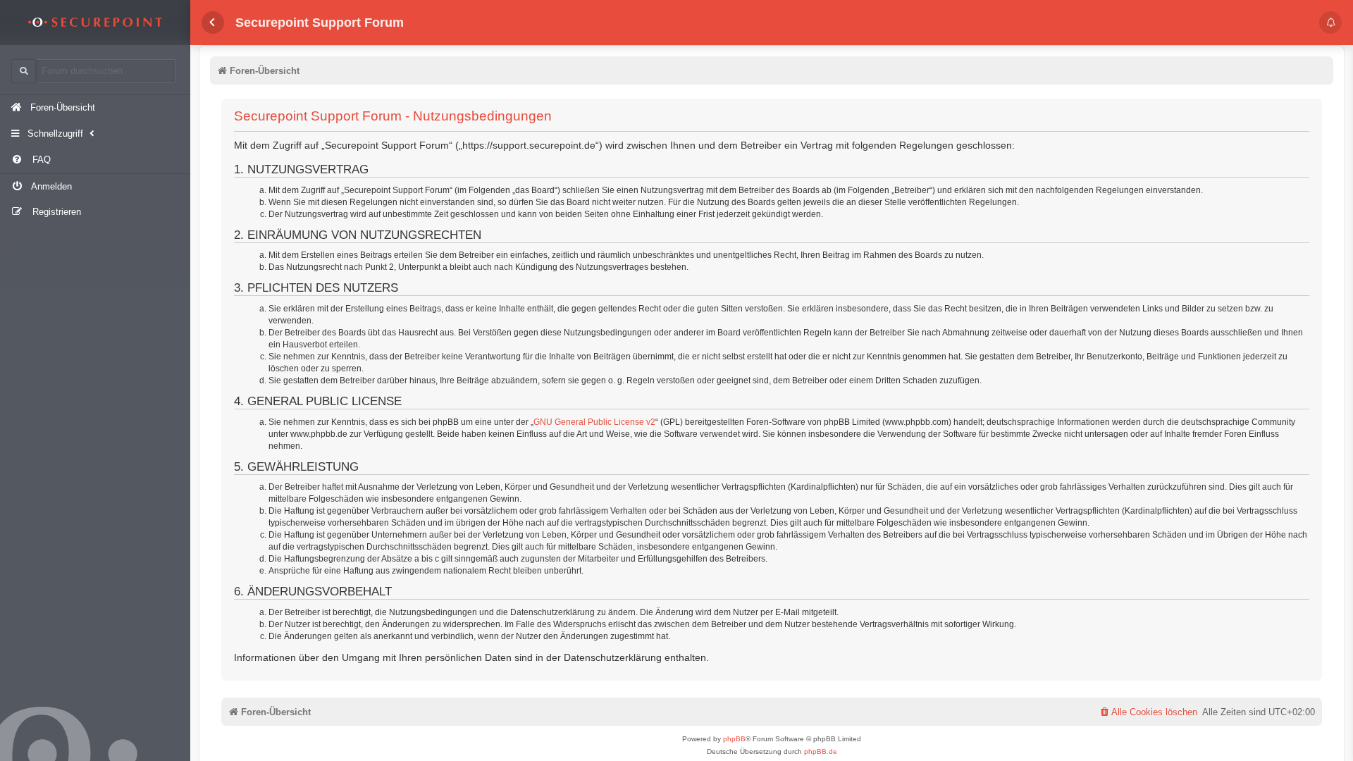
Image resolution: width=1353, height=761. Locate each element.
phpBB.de (820, 751)
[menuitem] (95, 160)
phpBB (734, 739)
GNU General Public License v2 (594, 422)
